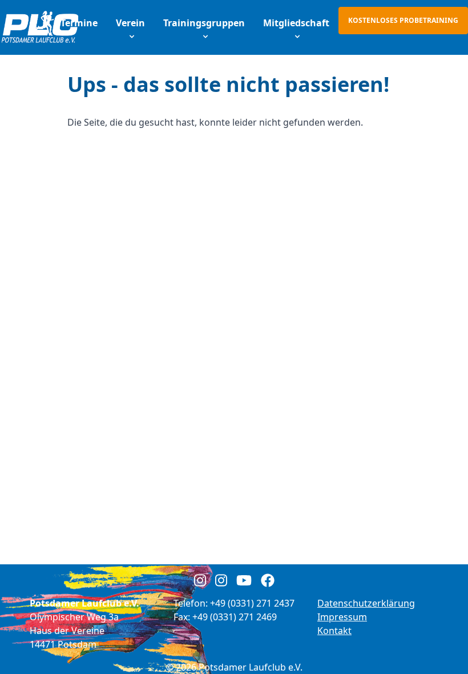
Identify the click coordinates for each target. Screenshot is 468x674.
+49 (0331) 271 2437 (252, 603)
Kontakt (334, 630)
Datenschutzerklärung (366, 603)
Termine (79, 23)
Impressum (342, 617)
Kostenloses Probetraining (403, 20)
